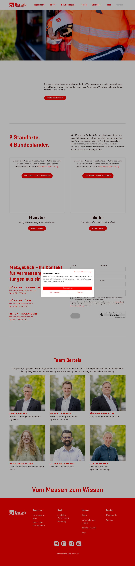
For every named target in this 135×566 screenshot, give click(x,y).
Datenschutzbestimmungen (83, 272)
